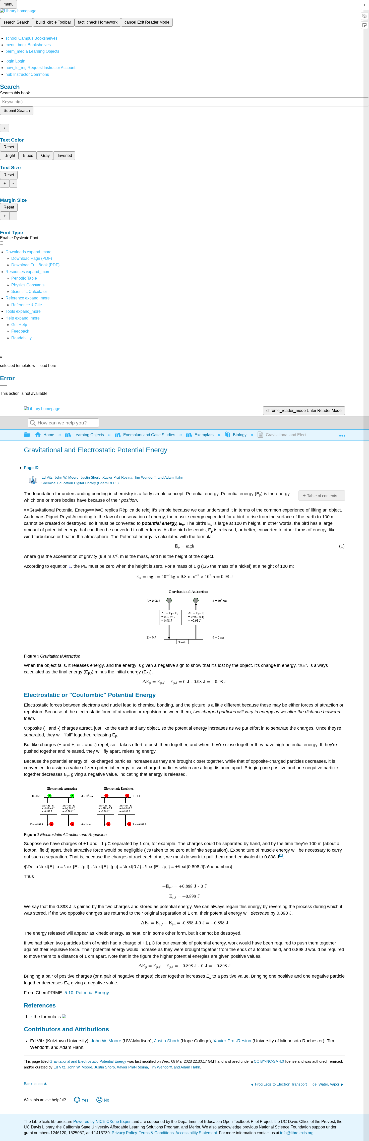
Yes (85, 1100)
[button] (20, 331)
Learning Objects (89, 435)
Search (33, 423)
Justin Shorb (166, 1040)
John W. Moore (106, 1040)
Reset (9, 147)
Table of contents (322, 496)
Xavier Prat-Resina (231, 1040)
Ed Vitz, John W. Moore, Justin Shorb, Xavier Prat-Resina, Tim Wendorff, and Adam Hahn (112, 477)
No (106, 1100)
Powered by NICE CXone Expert (103, 1121)
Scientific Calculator (29, 291)
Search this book (15, 93)
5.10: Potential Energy (87, 992)
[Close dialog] (3, 385)
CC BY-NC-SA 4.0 (269, 1061)
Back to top (33, 1084)
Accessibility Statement (196, 1133)
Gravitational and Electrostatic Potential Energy (87, 1061)
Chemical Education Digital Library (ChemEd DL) (80, 483)
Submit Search (17, 110)
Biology (240, 435)
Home (48, 435)
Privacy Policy (124, 1133)
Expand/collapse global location (342, 433)
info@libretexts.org (296, 1133)
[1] (281, 855)
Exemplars (204, 435)
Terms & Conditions (156, 1133)
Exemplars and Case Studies (149, 435)
